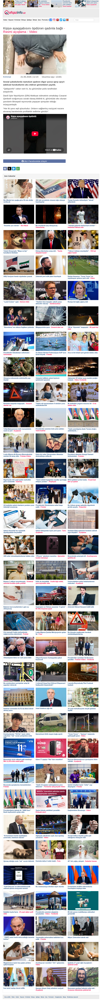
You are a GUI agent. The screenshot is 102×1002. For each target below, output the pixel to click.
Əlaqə (64, 997)
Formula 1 (45, 20)
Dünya (23, 20)
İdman (35, 20)
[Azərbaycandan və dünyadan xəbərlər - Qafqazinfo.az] (15, 12)
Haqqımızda (58, 997)
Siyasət (10, 20)
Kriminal (17, 20)
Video (13, 997)
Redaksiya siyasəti (72, 997)
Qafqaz (29, 20)
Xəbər (5, 20)
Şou (39, 20)
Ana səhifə (7, 997)
